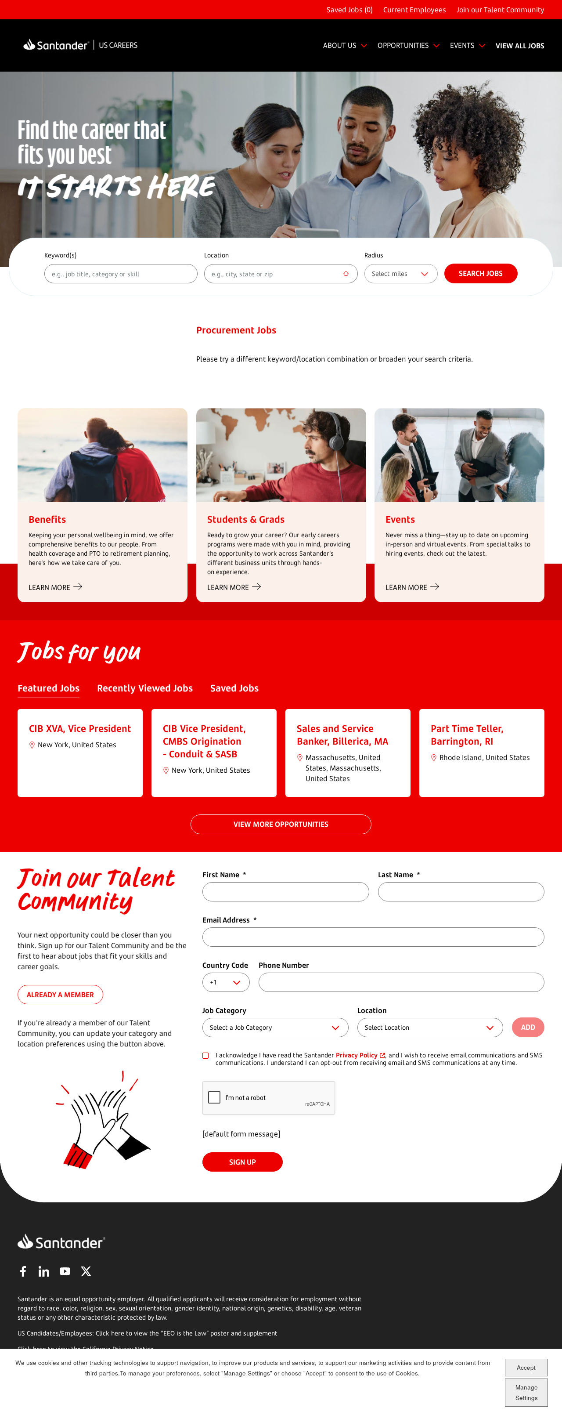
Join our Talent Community (500, 9)
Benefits (47, 519)
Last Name (399, 874)
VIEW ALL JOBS (520, 46)
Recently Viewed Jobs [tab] (145, 688)
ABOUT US (340, 45)
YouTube (65, 1271)
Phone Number (284, 965)
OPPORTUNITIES (403, 45)
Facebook (23, 1271)
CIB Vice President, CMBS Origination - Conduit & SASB (204, 741)
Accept (526, 1367)
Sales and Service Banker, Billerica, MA (342, 734)
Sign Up (242, 1162)
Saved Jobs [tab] (234, 688)
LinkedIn (44, 1271)
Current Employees (414, 9)
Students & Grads (246, 519)
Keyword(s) (60, 255)
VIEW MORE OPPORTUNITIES (281, 824)
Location (216, 255)
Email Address (229, 920)
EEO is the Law (184, 1333)
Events (400, 519)
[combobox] (280, 273)
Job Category (224, 1010)
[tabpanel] (281, 753)
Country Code (225, 965)
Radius (373, 255)
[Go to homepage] (80, 45)
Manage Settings (526, 1392)
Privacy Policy (357, 1055)
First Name (224, 874)
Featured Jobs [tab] (48, 688)
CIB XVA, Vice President (80, 728)
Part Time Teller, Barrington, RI (467, 734)
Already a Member (60, 994)
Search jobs (481, 273)
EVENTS (462, 45)
